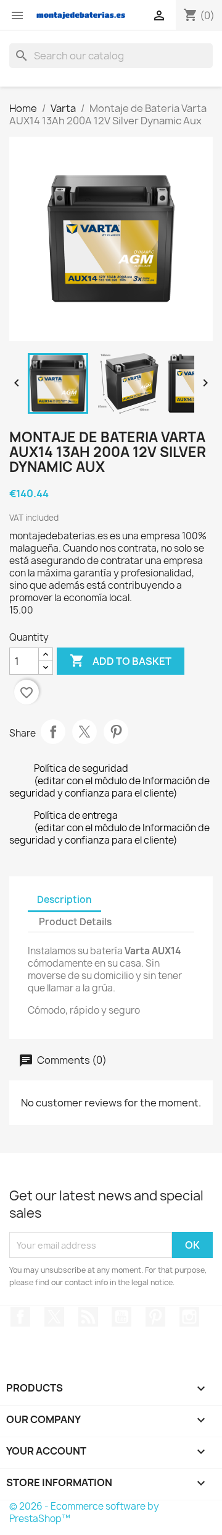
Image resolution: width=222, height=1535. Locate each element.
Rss (88, 1317)
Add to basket (120, 660)
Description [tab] (64, 899)
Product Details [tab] (75, 921)
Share (53, 731)
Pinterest (116, 731)
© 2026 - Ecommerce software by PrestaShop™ (84, 1512)
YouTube (121, 1317)
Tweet (84, 731)
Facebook (20, 1317)
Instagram (189, 1317)
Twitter (54, 1317)
